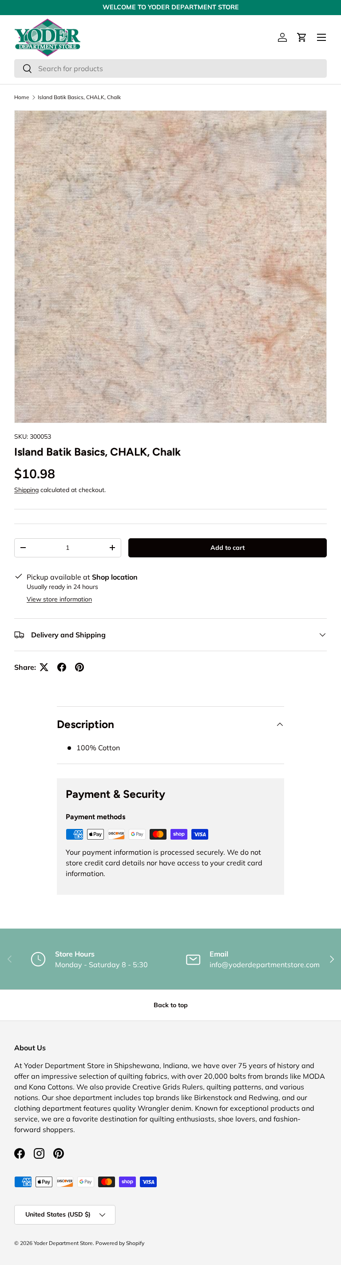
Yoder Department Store (63, 1243)
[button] (302, 37)
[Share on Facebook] (62, 667)
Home (21, 97)
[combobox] (170, 68)
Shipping (26, 490)
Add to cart (227, 548)
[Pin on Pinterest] (79, 667)
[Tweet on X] (44, 667)
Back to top (171, 1005)
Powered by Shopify (119, 1243)
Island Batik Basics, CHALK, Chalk (79, 97)
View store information (59, 599)
